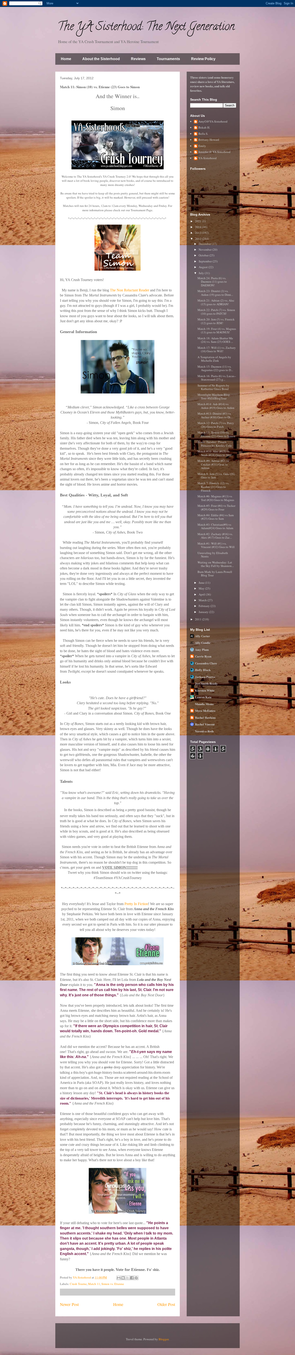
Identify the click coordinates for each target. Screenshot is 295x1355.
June (202, 583)
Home (66, 59)
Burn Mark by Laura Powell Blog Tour (215, 574)
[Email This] (118, 1278)
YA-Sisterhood (207, 158)
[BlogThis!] (123, 1278)
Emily (202, 146)
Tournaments (168, 59)
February (204, 606)
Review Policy (203, 59)
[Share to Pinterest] (136, 1278)
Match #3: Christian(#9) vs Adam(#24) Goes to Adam (215, 526)
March (203, 600)
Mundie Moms (204, 704)
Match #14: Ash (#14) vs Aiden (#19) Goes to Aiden (216, 406)
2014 (198, 227)
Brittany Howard (208, 140)
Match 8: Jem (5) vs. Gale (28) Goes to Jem (216, 476)
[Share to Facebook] (132, 1278)
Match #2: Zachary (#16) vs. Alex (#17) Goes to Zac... (215, 536)
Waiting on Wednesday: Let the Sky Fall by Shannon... (216, 564)
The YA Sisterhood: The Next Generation (146, 27)
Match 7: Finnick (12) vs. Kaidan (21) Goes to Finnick (213, 486)
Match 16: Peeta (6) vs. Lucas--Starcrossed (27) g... (217, 378)
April (202, 594)
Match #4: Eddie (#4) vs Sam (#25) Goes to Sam (216, 517)
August (203, 267)
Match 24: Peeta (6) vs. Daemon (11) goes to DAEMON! (212, 281)
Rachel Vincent (205, 724)
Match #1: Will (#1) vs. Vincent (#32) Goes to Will (216, 545)
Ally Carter (202, 636)
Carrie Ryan (203, 656)
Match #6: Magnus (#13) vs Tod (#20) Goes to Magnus (216, 498)
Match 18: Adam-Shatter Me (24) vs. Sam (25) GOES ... (215, 340)
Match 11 (94, 1284)
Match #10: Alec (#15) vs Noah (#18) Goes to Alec (215, 453)
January (204, 612)
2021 (198, 221)
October (204, 255)
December (205, 244)
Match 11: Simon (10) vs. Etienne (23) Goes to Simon (216, 434)
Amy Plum (202, 649)
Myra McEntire (205, 710)
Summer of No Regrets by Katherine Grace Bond (213, 387)
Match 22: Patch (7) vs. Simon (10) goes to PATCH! (216, 312)
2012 (198, 239)
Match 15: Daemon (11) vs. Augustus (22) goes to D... (215, 368)
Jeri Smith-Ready (206, 683)
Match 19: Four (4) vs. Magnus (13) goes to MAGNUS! (217, 330)
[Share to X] (127, 1278)
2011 (198, 619)
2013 (198, 233)
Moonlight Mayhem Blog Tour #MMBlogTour (214, 396)
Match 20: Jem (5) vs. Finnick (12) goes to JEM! (216, 321)
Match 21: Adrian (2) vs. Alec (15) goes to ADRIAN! (216, 302)
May (202, 588)
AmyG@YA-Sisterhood (212, 121)
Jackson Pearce (205, 677)
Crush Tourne (78, 1284)
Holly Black (203, 670)
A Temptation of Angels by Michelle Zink (214, 359)
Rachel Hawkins (205, 717)
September (205, 261)
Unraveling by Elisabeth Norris (213, 555)
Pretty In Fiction (136, 904)
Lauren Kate (203, 697)
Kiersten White (205, 690)
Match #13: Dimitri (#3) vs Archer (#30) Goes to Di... (215, 415)
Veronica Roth (204, 731)
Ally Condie (202, 642)
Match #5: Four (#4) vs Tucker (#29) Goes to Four (216, 507)
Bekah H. (204, 127)
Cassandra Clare (206, 663)
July (202, 273)
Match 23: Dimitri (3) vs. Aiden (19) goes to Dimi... (215, 293)
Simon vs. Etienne (112, 1284)
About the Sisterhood (101, 59)
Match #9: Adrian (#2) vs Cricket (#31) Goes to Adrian (213, 464)
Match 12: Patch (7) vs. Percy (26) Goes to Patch (216, 425)
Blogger (163, 1339)
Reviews (138, 59)
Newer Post (69, 1304)
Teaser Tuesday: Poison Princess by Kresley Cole (215, 444)
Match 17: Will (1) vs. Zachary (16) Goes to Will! (217, 349)
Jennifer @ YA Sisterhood (214, 152)
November (205, 249)
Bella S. (203, 134)
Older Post (166, 1304)
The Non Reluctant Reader (129, 290)
